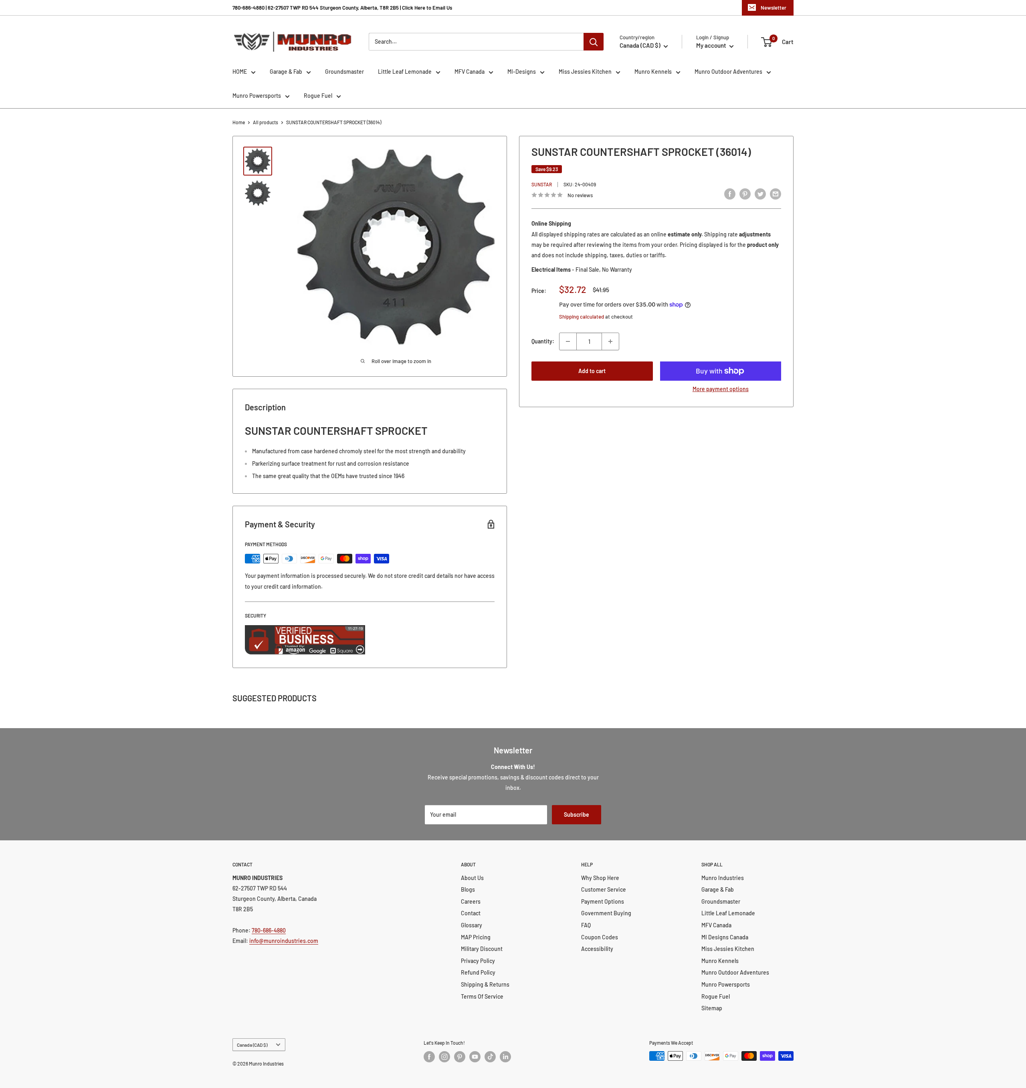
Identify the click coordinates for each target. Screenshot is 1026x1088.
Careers (471, 901)
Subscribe (576, 814)
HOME (239, 71)
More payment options (721, 389)
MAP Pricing (476, 937)
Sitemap (711, 1008)
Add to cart (592, 370)
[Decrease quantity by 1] (567, 341)
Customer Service (603, 889)
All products (265, 122)
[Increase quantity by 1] (610, 341)
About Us (472, 877)
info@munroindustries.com (283, 940)
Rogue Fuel (318, 95)
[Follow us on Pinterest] (459, 1056)
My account (711, 45)
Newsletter (773, 7)
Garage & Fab (286, 71)
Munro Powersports (256, 95)
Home (238, 122)
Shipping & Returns (485, 984)
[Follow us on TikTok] (490, 1056)
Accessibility (597, 948)
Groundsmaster (344, 71)
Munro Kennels (653, 71)
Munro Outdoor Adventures (728, 71)
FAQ (586, 925)
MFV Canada (469, 71)
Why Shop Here (600, 877)
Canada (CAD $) (252, 1045)
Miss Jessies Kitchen (585, 71)
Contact (471, 913)
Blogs (468, 889)
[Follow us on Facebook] (429, 1056)
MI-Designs (521, 71)
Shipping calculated (581, 316)
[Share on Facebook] (729, 194)
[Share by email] (775, 194)
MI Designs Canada (724, 937)
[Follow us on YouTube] (475, 1056)
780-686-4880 (269, 930)
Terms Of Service (482, 996)
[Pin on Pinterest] (745, 194)
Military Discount (482, 948)
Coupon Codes (599, 937)
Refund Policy (478, 972)
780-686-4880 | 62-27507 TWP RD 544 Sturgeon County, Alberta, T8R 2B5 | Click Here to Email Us (342, 7)
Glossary (471, 925)
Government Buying (606, 913)
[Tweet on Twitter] (760, 194)
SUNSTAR (541, 184)
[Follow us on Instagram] (444, 1056)
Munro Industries (722, 877)
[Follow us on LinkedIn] (505, 1056)
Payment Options (602, 901)
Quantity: (542, 341)
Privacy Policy (478, 960)
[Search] (594, 41)
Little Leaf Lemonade (405, 71)
